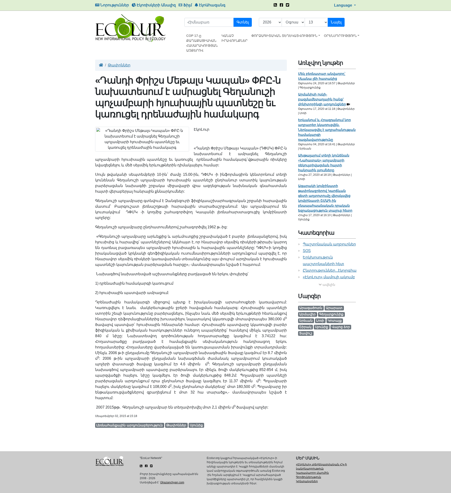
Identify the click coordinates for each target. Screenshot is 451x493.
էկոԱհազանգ (212, 5)
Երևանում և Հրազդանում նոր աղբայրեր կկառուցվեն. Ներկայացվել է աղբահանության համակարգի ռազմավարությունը (327, 129)
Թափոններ (119, 65)
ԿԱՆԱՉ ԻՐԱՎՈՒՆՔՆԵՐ (235, 38)
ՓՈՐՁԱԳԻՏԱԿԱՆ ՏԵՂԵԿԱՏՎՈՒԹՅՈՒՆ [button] (284, 36)
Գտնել (243, 22)
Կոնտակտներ (307, 481)
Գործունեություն (308, 477)
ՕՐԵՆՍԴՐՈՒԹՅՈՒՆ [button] (340, 36)
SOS (307, 251)
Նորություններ (114, 5)
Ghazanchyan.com (172, 482)
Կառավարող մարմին (312, 472)
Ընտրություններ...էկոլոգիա (330, 270)
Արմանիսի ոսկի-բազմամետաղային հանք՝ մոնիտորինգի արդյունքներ (322, 99)
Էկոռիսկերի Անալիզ (156, 5)
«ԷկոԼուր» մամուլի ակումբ (329, 277)
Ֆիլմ (187, 5)
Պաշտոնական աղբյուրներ (329, 244)
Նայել (336, 22)
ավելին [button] (328, 285)
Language (343, 5)
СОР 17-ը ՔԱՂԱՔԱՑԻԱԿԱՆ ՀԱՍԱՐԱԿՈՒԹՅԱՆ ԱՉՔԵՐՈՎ (202, 43)
